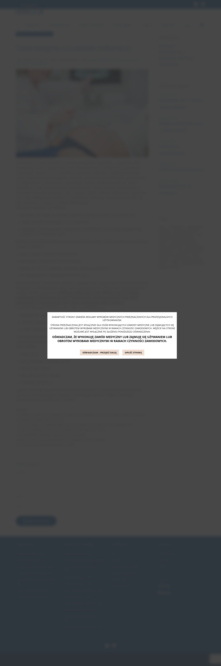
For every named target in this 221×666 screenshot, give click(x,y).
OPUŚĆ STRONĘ (133, 352)
